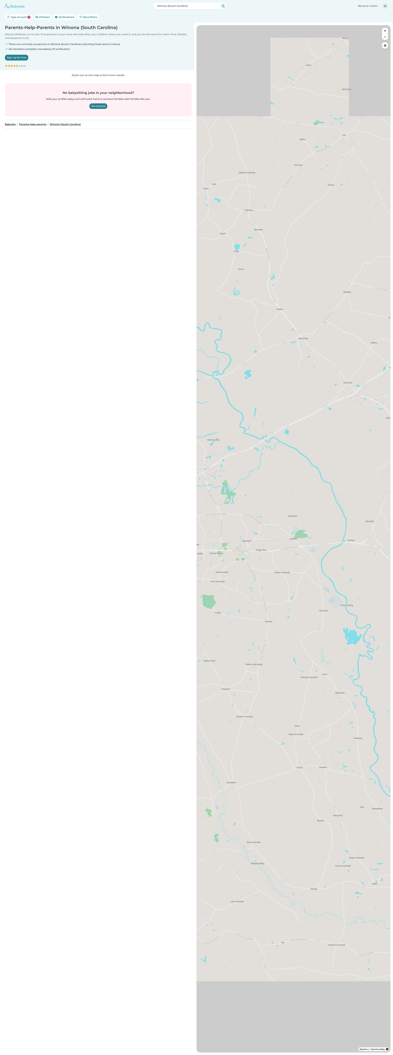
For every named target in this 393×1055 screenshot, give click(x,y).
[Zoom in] (385, 31)
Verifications (66, 17)
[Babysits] (15, 6)
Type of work (19, 17)
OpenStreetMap (378, 1049)
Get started (98, 106)
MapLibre (364, 1049)
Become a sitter (368, 5)
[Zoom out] (385, 37)
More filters (89, 17)
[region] (293, 539)
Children (44, 17)
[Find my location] (385, 45)
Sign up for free (16, 57)
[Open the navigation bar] (385, 6)
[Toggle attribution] (387, 1049)
